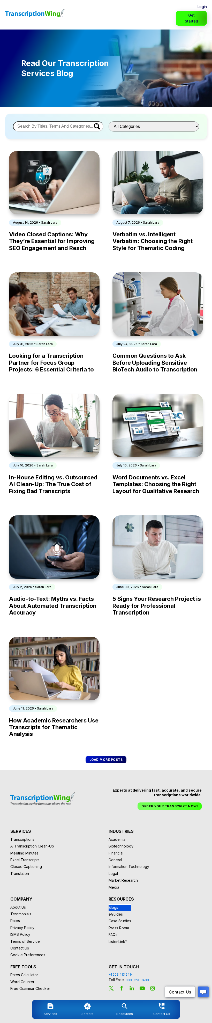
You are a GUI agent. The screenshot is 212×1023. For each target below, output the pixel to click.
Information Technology (129, 866)
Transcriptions (22, 839)
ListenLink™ (118, 941)
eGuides (116, 914)
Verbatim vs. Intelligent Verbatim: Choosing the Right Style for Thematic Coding (152, 241)
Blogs (113, 907)
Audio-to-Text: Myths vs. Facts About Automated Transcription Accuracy (52, 605)
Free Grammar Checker (30, 988)
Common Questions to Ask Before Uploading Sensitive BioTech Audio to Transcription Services (154, 362)
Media (114, 887)
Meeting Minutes (24, 853)
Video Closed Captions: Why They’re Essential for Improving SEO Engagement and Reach (52, 241)
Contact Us (19, 948)
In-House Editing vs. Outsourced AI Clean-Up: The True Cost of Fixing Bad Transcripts (53, 484)
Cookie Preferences (27, 955)
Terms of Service (25, 941)
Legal (113, 873)
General (115, 860)
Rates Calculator (24, 975)
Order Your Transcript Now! (169, 806)
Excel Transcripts (25, 860)
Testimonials (20, 914)
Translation (19, 873)
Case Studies (120, 921)
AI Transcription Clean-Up (32, 846)
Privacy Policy (22, 927)
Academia (117, 839)
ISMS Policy (20, 934)
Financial (116, 853)
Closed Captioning (26, 866)
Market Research (123, 880)
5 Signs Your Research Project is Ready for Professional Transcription (156, 605)
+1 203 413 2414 (121, 974)
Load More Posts (106, 760)
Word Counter (22, 982)
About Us (18, 907)
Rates (15, 920)
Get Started (191, 18)
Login (202, 6)
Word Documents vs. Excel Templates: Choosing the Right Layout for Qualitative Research (155, 484)
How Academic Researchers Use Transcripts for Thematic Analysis (54, 727)
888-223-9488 (137, 980)
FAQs (113, 934)
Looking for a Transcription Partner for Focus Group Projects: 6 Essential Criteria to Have (51, 362)
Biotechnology (121, 846)
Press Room (119, 928)
